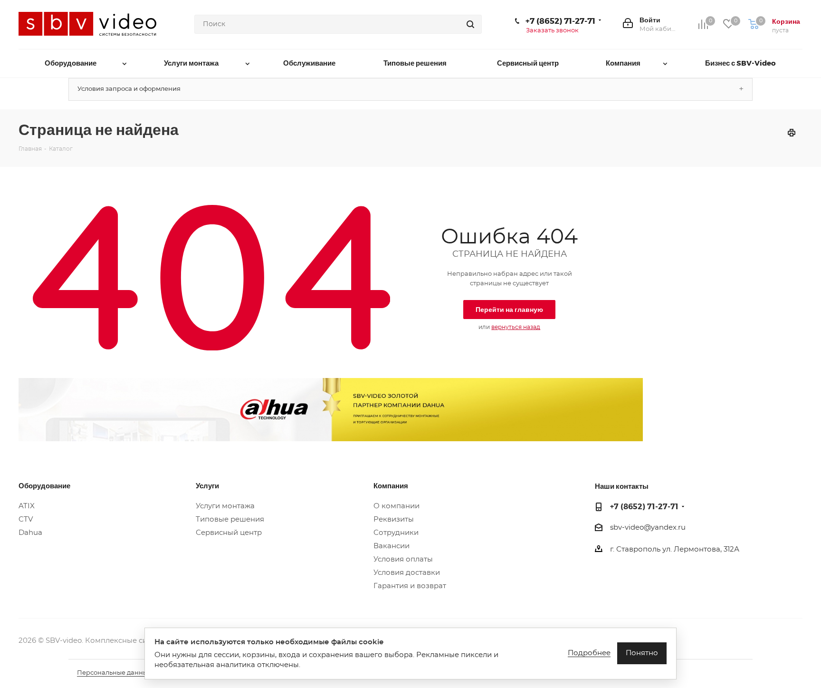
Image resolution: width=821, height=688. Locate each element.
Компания (390, 485)
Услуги (207, 485)
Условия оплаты (403, 559)
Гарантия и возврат (409, 586)
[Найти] (470, 24)
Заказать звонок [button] (552, 31)
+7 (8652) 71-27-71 (560, 20)
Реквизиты (393, 519)
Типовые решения (230, 519)
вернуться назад (515, 327)
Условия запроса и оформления (129, 89)
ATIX (27, 506)
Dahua (30, 532)
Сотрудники (396, 532)
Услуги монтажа (225, 506)
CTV (26, 519)
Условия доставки (406, 572)
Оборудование (44, 485)
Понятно (642, 653)
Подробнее (589, 653)
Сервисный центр (229, 532)
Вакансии (391, 546)
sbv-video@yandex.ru (648, 527)
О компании (396, 506)
